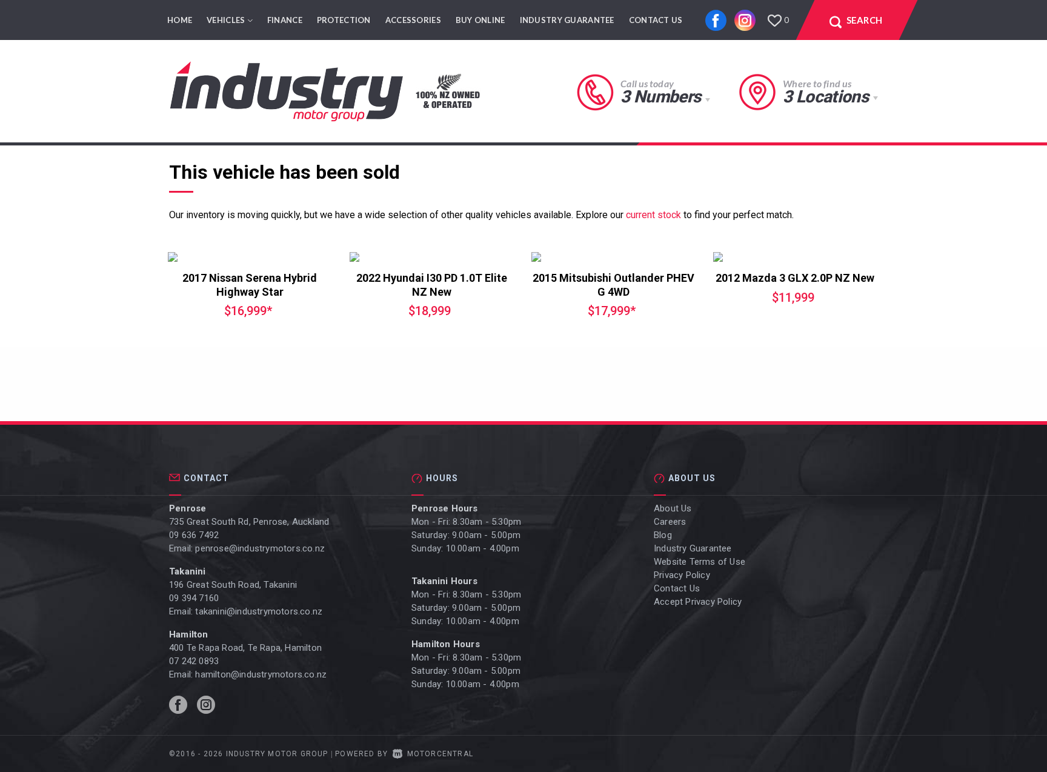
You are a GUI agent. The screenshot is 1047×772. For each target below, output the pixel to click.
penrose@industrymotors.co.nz (260, 548)
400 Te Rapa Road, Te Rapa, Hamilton (245, 647)
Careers (670, 521)
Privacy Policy (682, 575)
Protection (344, 20)
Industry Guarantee (567, 20)
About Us (673, 508)
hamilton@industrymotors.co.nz (261, 674)
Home (179, 20)
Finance (284, 20)
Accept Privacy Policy (698, 601)
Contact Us (656, 20)
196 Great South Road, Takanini (233, 584)
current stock (653, 215)
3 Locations (825, 97)
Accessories (413, 20)
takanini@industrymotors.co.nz (258, 611)
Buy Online (480, 20)
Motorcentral (440, 754)
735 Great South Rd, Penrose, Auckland (249, 521)
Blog (663, 535)
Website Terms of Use (699, 561)
